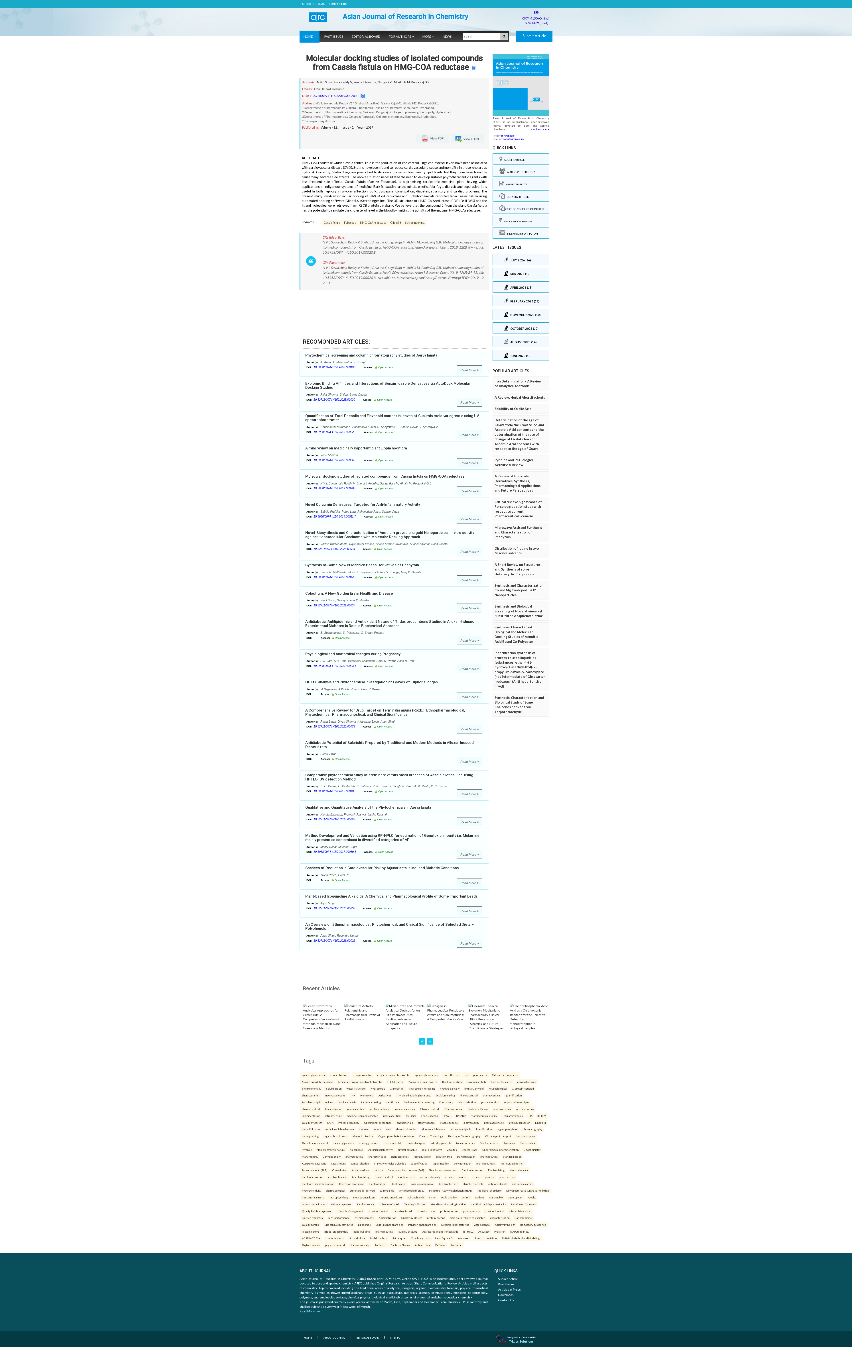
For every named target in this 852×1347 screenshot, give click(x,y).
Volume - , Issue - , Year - (347, 127)
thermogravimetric (512, 1163)
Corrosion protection (351, 1183)
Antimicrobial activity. (380, 1149)
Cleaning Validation (415, 1204)
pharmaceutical (492, 1095)
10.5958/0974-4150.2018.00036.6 (335, 460)
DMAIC (447, 1115)
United (466, 1197)
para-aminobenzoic (422, 1183)
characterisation (500, 1217)
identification (484, 1129)
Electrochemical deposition (318, 1183)
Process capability (348, 1122)
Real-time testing (371, 1102)
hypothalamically (450, 1088)
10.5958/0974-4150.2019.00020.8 (333, 96)
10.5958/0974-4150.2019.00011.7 (335, 516)
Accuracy (483, 1231)
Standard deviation (486, 1238)
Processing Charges (517, 221)
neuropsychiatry (338, 1197)
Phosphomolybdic (461, 1129)
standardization (512, 1156)
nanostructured (402, 1211)
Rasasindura (338, 1163)
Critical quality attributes (338, 1224)
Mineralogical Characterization (500, 1149)
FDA (530, 1115)
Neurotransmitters (364, 1197)
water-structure (356, 1088)
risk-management (341, 1204)
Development (515, 1197)
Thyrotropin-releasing (422, 1088)
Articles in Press (509, 1289)
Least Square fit (444, 1238)
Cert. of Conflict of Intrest (524, 209)
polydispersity (471, 1211)
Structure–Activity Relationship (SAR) (451, 1190)
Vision (432, 1197)
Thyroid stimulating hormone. (413, 1095)
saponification (419, 1163)
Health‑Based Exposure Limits (488, 1204)
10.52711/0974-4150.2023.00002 (334, 940)
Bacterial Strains (400, 1245)
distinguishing (310, 1136)
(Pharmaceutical (429, 1108)
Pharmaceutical (469, 1095)
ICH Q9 (541, 1115)
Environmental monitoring (419, 1102)
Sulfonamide (387, 1190)
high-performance (501, 1081)
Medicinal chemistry (489, 1190)
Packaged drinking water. (422, 1081)
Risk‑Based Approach (523, 1204)
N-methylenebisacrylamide (390, 1163)
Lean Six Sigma (429, 1115)
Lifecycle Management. (350, 1211)
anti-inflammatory (522, 1183)
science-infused (389, 1204)
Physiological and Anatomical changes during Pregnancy (352, 654)
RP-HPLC (468, 1231)
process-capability (404, 1108)
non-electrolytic (393, 1143)
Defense (440, 1245)
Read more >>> (540, 129)
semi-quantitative (432, 1149)
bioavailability (471, 1122)
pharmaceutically (360, 1245)
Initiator (378, 1170)
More (427, 36)
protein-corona (449, 1211)
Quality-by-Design (478, 1108)
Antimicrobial (422, 1245)
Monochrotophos (363, 1136)
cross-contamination (314, 1204)
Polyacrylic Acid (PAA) (314, 1170)
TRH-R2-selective (335, 1095)
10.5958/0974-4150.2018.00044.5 (335, 577)
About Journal (313, 4)
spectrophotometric (313, 1074)
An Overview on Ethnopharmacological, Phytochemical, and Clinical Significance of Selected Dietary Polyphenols (389, 926)
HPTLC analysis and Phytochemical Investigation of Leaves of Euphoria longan (371, 682)
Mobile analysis (347, 1102)
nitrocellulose (357, 1238)
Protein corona (311, 1231)
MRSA (377, 1129)
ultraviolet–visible (519, 1211)
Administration (333, 1108)
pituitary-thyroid (474, 1088)
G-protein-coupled (523, 1088)
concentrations (339, 1074)
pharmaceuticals (486, 1163)
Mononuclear (528, 1143)
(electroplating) (361, 1176)
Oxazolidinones (311, 1129)
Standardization (466, 1156)
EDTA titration (395, 1081)
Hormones (366, 1095)
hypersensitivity (311, 1190)
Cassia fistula (332, 222)
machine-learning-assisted (362, 1115)
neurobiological (498, 1088)
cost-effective (451, 1074)
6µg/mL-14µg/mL (407, 1231)
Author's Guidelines (520, 172)
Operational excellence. (378, 1122)
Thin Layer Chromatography (464, 1136)
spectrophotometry (426, 1074)
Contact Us (338, 4)
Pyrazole (307, 1149)
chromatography (526, 1081)
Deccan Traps (469, 1149)
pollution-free (444, 1156)
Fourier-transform (312, 1217)
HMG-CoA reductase (373, 222)
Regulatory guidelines (533, 1224)
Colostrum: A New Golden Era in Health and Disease (349, 593)
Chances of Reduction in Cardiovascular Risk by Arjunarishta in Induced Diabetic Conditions (382, 868)
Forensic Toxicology (431, 1136)
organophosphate (507, 1129)
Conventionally (332, 1156)
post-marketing (525, 1108)
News (447, 36)
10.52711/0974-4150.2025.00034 (334, 549)
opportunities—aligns (516, 1102)
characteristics (311, 1095)
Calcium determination (505, 1074)
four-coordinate (465, 1143)
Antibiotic (380, 1245)
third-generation (452, 1081)
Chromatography (532, 1129)
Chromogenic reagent (498, 1136)
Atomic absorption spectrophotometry (360, 1081)
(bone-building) (362, 1231)
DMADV (461, 1115)
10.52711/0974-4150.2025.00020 (334, 399)
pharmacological (335, 1190)
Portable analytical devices (317, 1102)
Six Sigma (411, 1115)
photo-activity (507, 1176)
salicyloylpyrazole (343, 1143)
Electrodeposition (472, 1170)
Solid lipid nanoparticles (389, 1224)
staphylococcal (426, 1122)
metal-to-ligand (417, 1143)
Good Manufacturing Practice (448, 1204)
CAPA (330, 1122)
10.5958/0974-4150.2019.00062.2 (335, 432)
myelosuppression (519, 1122)
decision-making (445, 1095)
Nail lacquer (399, 1238)
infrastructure (333, 1115)
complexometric (362, 1074)
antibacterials (405, 1122)
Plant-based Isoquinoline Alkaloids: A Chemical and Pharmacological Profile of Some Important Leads (391, 896)
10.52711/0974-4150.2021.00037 (334, 605)
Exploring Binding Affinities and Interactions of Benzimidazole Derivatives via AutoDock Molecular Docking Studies (387, 385)
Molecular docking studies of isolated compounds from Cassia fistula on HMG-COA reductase (394, 63)
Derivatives (384, 1095)
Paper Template (515, 184)
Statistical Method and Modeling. (521, 1238)
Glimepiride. (397, 1088)
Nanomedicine (523, 1217)
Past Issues (333, 36)
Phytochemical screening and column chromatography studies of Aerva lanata (371, 355)
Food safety (446, 1102)
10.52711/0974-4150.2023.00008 (334, 908)
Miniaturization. (467, 1102)
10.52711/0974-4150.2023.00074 (334, 726)
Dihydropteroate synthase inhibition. (527, 1190)
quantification (513, 1095)
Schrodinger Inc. (415, 222)
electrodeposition (312, 1176)
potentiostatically (430, 1176)
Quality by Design (312, 1122)
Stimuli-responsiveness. (443, 1170)
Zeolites (452, 1149)
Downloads (506, 1295)
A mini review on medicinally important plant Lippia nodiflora (356, 448)
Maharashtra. (310, 1156)
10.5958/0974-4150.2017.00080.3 (335, 851)
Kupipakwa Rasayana (314, 1163)
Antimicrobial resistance (339, 1129)
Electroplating (496, 1170)
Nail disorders (378, 1238)
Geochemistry (532, 1149)
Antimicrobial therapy (411, 1190)
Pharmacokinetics (406, 1129)
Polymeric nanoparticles (422, 1224)
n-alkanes (464, 1238)
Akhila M (404, 82)
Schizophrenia (415, 1197)
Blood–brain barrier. (336, 1231)
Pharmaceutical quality (484, 1115)
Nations (479, 1197)
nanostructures (426, 1211)
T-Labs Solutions (521, 1341)
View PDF (436, 138)
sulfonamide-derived (362, 1190)
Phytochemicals (311, 1245)
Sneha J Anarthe (364, 82)
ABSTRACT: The (311, 1238)
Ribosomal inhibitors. (434, 1129)
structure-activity (473, 1183)
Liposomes (364, 1224)
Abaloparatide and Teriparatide (440, 1231)
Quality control (311, 1224)
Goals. (532, 1197)
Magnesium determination (317, 1081)
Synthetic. (456, 1245)
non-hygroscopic (369, 1143)
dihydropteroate (448, 1183)
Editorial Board (366, 36)
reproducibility (422, 1156)
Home (309, 36)
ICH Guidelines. (519, 1231)
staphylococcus (449, 1122)
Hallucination (449, 1197)
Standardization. (360, 1163)
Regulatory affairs (512, 1115)
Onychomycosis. (420, 1238)
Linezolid (540, 1122)
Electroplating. (377, 1183)
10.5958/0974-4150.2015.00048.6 (335, 791)
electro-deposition (456, 1176)
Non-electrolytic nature (331, 1149)
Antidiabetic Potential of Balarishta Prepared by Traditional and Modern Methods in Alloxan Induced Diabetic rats (389, 744)
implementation (311, 1115)
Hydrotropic (378, 1088)
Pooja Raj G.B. (420, 82)
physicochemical (378, 1211)
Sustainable (496, 1197)
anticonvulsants (497, 1183)
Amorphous (356, 1149)
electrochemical (519, 1170)
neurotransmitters (313, 1197)
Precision (499, 1231)
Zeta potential (482, 1224)
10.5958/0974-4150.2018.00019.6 (335, 367)
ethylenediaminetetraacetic (393, 1074)
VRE (388, 1129)
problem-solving (379, 1108)
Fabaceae (350, 222)
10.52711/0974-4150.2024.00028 (334, 819)
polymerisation (462, 1163)
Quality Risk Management (317, 1211)
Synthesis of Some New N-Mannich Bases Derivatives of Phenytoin (362, 565)
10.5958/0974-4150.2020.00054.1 (335, 666)
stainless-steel (384, 1176)
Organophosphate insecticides (396, 1136)
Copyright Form (517, 196)
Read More (468, 370)
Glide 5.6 (395, 222)
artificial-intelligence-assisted (467, 1217)
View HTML (471, 138)
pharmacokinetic (494, 1122)
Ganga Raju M (387, 82)
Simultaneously (366, 1204)
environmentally (476, 1081)
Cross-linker (339, 1170)
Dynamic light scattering (455, 1224)
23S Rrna (364, 1129)
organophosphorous (335, 1136)
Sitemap (395, 1337)
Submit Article (534, 35)
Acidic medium (360, 1170)
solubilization (334, 1088)
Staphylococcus (489, 1143)
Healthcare (392, 1102)
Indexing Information (521, 233)
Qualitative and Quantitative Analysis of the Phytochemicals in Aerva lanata (368, 807)
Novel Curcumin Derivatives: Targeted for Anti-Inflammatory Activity (362, 504)
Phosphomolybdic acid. (315, 1143)
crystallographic (407, 1149)
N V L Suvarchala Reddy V (334, 82)
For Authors (400, 36)
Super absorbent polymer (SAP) (406, 1170)
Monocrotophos (525, 1136)
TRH (352, 1095)
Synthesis (509, 1143)
